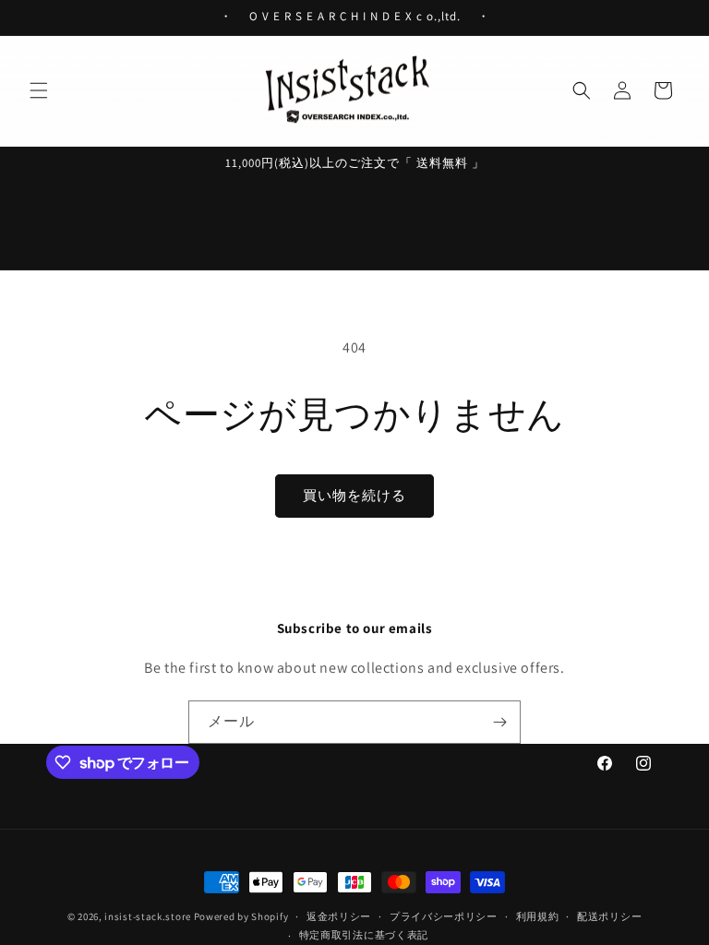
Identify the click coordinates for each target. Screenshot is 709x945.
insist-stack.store (147, 916)
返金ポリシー (338, 916)
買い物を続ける (354, 495)
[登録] (499, 722)
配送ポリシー (609, 916)
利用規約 (537, 916)
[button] (38, 90)
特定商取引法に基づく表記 (363, 934)
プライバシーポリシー (444, 916)
